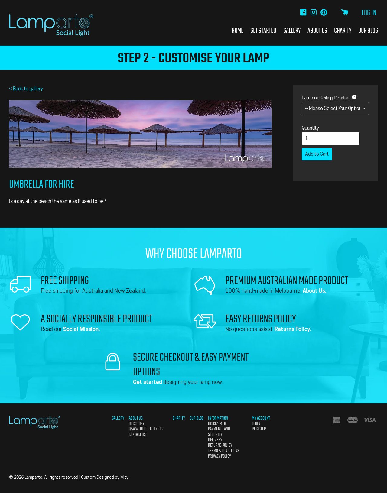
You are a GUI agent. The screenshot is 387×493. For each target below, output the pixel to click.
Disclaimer (217, 423)
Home (237, 30)
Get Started (263, 30)
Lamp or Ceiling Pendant (326, 98)
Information (218, 418)
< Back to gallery (26, 89)
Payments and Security (219, 431)
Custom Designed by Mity (104, 477)
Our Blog (368, 30)
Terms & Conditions (223, 450)
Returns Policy (220, 445)
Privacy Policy (219, 456)
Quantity (310, 128)
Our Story (137, 423)
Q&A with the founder (146, 429)
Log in (369, 12)
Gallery (292, 30)
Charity (342, 30)
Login (256, 423)
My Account (261, 418)
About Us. (315, 290)
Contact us (137, 434)
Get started (147, 382)
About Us (317, 30)
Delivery (215, 440)
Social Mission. (81, 329)
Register (259, 429)
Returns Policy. (293, 329)
